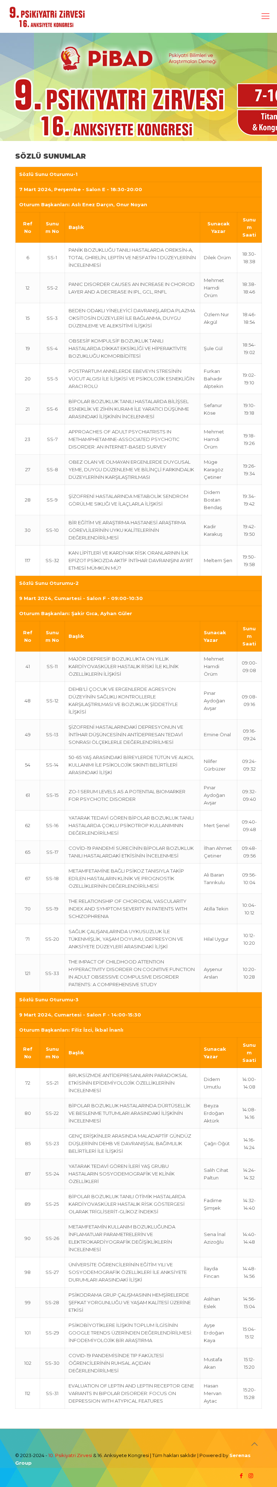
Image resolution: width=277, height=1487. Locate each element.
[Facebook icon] (241, 1475)
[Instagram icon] (251, 1475)
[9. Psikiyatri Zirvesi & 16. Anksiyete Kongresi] (47, 16)
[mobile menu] (265, 16)
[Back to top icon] (254, 1444)
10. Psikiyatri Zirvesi (70, 1455)
